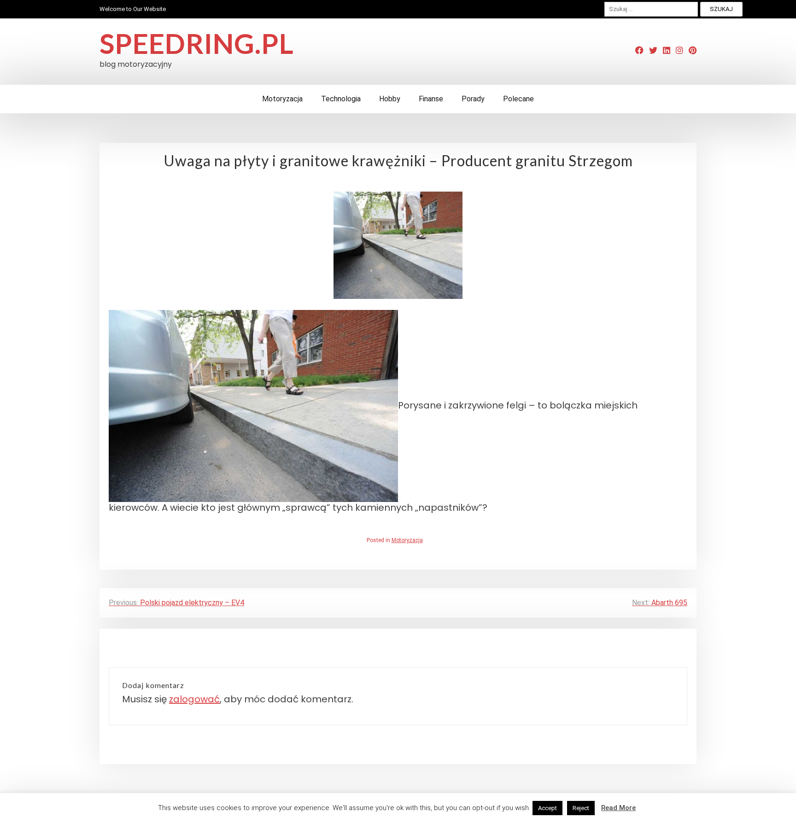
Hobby (389, 98)
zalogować (194, 699)
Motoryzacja (282, 98)
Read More (618, 808)
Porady (473, 98)
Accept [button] (547, 808)
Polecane (518, 98)
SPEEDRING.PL (197, 43)
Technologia (341, 98)
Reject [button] (581, 808)
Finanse (431, 98)
